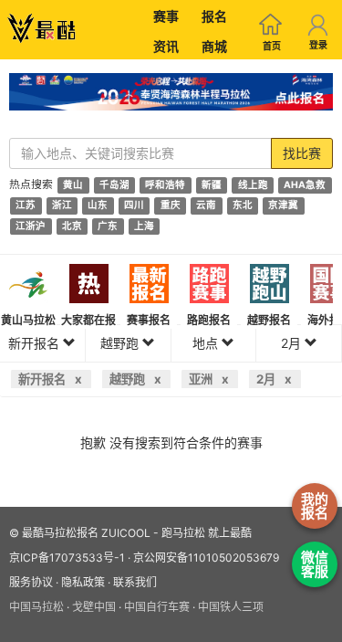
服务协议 (31, 582)
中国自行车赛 (157, 607)
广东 (108, 226)
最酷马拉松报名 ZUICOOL (86, 533)
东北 (243, 206)
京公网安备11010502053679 (206, 557)
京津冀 (283, 206)
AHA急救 (305, 185)
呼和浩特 (165, 185)
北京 (72, 226)
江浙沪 (31, 226)
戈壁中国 (94, 607)
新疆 (212, 185)
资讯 (166, 46)
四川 (134, 206)
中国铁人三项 (231, 607)
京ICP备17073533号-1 (67, 557)
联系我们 (135, 582)
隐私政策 (83, 582)
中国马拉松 (36, 607)
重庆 (171, 206)
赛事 (166, 16)
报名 (214, 16)
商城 (214, 46)
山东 (98, 206)
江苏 (26, 206)
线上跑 (253, 185)
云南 (206, 206)
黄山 (73, 185)
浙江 (62, 206)
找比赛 (302, 153)
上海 (144, 226)
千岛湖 (114, 185)
